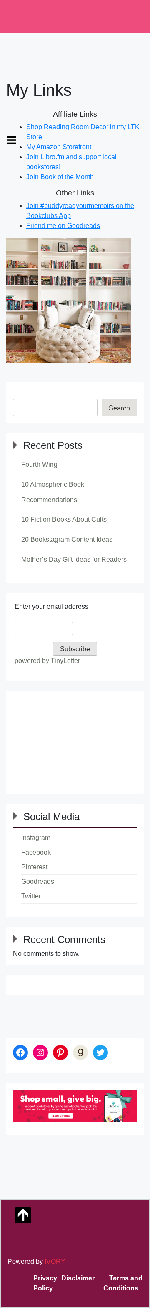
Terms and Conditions (122, 1283)
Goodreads (37, 881)
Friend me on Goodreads (63, 225)
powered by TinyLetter (47, 660)
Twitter (31, 896)
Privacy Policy (45, 1283)
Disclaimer (78, 1278)
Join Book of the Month (60, 176)
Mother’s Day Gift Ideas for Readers (74, 559)
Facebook (36, 852)
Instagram (35, 837)
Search (119, 408)
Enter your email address (51, 606)
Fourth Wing (39, 464)
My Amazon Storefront (58, 146)
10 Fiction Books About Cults (64, 519)
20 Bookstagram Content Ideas (66, 539)
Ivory (55, 1261)
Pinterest (34, 866)
